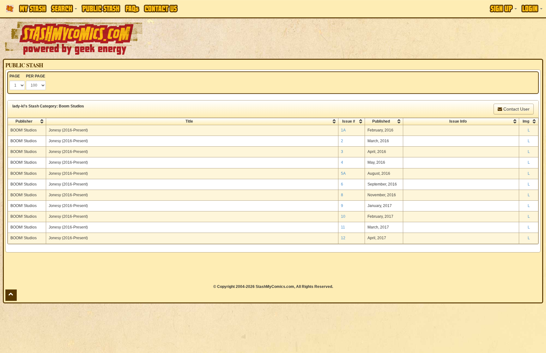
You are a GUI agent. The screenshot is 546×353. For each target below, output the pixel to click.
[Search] (64, 8)
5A (343, 173)
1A (343, 130)
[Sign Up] (503, 8)
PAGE (14, 76)
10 (343, 216)
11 (343, 227)
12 (343, 238)
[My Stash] (33, 8)
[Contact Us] (161, 8)
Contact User (516, 109)
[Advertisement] (385, 38)
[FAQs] (132, 8)
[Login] (532, 8)
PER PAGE (35, 76)
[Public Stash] (101, 8)
